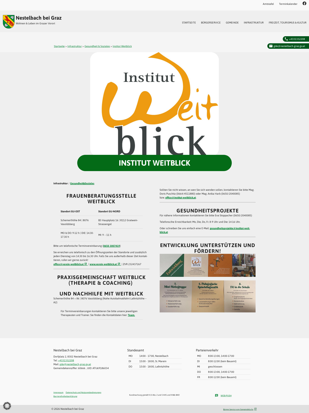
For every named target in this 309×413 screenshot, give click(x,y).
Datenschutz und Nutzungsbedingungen (83, 392)
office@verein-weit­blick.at (68, 264)
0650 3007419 (111, 245)
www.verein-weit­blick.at (103, 264)
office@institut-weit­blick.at (180, 197)
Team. (131, 315)
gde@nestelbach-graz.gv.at (289, 46)
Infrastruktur (254, 22)
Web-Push (223, 395)
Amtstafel (268, 3)
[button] (7, 406)
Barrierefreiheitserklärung (65, 396)
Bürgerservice (211, 22)
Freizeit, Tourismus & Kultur (287, 22)
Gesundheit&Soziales (82, 183)
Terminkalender (288, 3)
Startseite (189, 22)
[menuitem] (188, 22)
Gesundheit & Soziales (97, 46)
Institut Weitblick (122, 46)
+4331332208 (297, 39)
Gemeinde (232, 22)
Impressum (58, 392)
